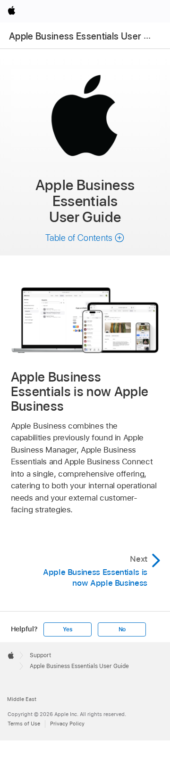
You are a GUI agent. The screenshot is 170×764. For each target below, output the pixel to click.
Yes (67, 629)
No (122, 629)
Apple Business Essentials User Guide (88, 36)
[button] (85, 237)
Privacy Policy (67, 723)
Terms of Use (24, 723)
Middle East (21, 699)
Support (40, 655)
